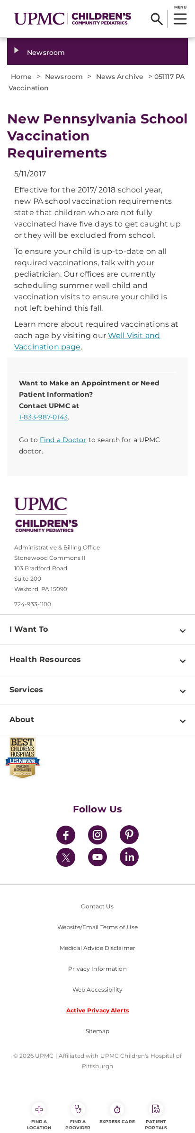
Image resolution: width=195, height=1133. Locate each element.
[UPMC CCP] (104, 514)
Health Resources (45, 659)
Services (26, 689)
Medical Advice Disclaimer (97, 947)
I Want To (28, 629)
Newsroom (46, 52)
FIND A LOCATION (39, 1124)
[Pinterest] (129, 836)
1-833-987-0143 (43, 417)
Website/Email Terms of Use (97, 927)
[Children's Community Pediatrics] (72, 18)
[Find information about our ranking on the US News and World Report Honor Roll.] (97, 758)
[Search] (157, 19)
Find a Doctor (63, 440)
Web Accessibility (97, 989)
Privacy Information (97, 968)
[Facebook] (65, 836)
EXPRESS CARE (117, 1121)
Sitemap (98, 1031)
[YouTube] (97, 858)
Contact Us (97, 906)
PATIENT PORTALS (156, 1124)
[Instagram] (97, 836)
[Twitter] (65, 857)
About (21, 719)
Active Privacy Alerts (97, 1010)
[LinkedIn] (129, 858)
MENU (180, 7)
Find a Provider (77, 1124)
